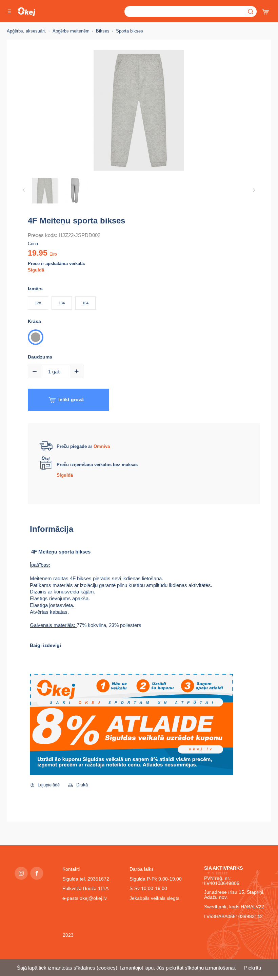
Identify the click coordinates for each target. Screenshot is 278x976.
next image (254, 190)
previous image (24, 190)
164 (85, 303)
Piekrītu (252, 967)
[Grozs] (266, 10)
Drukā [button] (82, 784)
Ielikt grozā (71, 399)
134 (62, 303)
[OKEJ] (26, 11)
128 (38, 303)
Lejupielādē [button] (49, 784)
